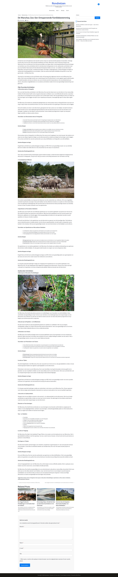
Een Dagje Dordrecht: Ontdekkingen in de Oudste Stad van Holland (26, 503)
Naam (21, 542)
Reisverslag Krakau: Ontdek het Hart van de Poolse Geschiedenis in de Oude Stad (46, 503)
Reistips (62, 10)
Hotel (57, 10)
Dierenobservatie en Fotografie (28, 477)
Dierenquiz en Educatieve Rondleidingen (44, 477)
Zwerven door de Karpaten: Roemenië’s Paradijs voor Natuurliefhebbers (63, 503)
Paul (27, 20)
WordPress (78, 575)
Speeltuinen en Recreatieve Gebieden (62, 477)
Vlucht (67, 10)
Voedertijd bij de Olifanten (23, 479)
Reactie (22, 526)
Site (21, 553)
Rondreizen (59, 3)
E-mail (22, 548)
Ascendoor (68, 575)
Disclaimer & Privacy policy (55, 575)
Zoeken (77, 15)
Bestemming (51, 10)
